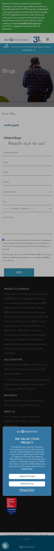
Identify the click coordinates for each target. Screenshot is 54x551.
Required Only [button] (27, 484)
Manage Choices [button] (27, 490)
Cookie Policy (27, 469)
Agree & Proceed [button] (27, 476)
